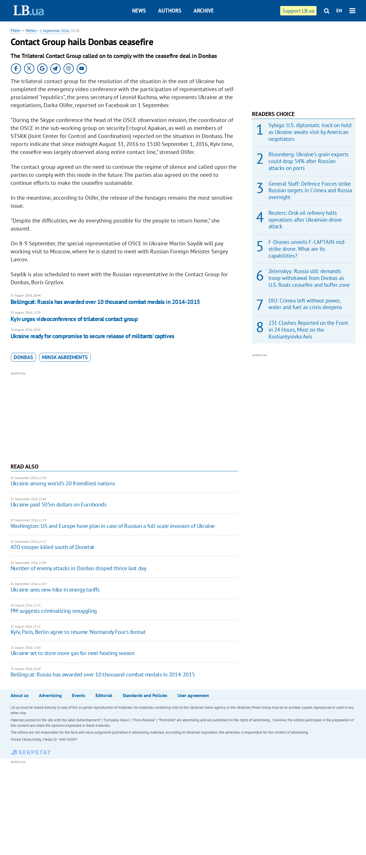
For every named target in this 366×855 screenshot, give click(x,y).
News (139, 10)
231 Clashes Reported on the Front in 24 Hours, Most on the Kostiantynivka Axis (308, 329)
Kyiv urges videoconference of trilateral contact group (74, 319)
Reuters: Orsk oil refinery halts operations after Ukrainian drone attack (305, 219)
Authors (169, 10)
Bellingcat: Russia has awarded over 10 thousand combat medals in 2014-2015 (105, 302)
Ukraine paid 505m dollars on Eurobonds (58, 504)
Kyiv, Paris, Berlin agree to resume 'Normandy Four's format (78, 632)
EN (339, 10)
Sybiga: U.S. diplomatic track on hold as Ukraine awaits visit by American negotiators (309, 132)
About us (20, 695)
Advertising (50, 695)
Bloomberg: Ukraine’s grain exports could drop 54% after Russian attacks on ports (308, 161)
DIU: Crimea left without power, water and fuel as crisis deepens (305, 304)
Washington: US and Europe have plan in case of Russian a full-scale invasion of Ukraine (113, 526)
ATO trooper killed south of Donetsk (52, 547)
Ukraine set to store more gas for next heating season (73, 653)
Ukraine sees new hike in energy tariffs (55, 589)
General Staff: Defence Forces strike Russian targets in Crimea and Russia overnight (310, 190)
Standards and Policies (145, 695)
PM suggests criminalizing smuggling (54, 610)
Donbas (23, 357)
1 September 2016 (54, 30)
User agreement (193, 695)
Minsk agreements (65, 357)
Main (15, 30)
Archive (204, 10)
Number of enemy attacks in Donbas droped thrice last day (78, 568)
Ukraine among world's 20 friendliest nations (63, 483)
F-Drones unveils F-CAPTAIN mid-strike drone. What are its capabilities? (307, 249)
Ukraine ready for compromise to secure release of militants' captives (92, 336)
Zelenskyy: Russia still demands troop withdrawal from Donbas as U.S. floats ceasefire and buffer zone (309, 278)
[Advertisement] (124, 417)
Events (78, 695)
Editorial (104, 695)
